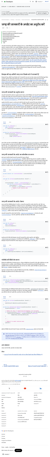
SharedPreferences (9, 335)
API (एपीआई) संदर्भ (21, 417)
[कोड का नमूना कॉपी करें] (47, 124)
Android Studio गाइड (22, 413)
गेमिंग (18, 395)
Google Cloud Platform (6, 440)
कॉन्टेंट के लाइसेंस (18, 380)
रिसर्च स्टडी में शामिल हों (37, 419)
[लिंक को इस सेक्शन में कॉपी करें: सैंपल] (5, 352)
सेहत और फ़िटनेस (21, 399)
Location (36, 53)
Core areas (11, 6)
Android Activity (30, 329)
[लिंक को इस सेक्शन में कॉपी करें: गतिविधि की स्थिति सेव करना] (20, 260)
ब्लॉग (2, 405)
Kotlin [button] (4, 122)
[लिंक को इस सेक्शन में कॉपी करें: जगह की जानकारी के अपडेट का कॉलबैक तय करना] (35, 154)
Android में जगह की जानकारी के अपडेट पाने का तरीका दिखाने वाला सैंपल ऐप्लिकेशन (22, 354)
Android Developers (5, 19)
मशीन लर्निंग (20, 397)
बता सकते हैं (23, 147)
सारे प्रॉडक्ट (4, 442)
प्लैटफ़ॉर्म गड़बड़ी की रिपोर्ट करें (39, 413)
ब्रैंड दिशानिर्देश (12, 447)
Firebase (3, 438)
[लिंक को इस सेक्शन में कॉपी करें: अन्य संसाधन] (10, 345)
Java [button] (10, 122)
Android (3, 395)
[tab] (4, 122)
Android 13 (4, 421)
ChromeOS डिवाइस (37, 399)
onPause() (4, 210)
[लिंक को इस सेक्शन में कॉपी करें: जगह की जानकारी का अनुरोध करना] (25, 92)
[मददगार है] (45, 20)
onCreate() (41, 290)
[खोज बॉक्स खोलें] (30, 1)
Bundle (6, 267)
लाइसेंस (6, 447)
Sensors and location (23, 6)
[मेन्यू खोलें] (2, 1)
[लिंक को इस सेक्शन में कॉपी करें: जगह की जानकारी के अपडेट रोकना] (25, 201)
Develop (4, 6)
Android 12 (4, 423)
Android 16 (4, 415)
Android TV (36, 403)
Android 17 (4, 413)
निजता (19, 403)
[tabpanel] (25, 132)
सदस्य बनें (18, 450)
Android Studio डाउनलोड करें (23, 419)
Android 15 (4, 417)
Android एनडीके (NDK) (22, 421)
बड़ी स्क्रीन (35, 395)
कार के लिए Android (37, 401)
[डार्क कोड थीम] (46, 124)
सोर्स (2, 401)
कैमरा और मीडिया (20, 401)
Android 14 (4, 419)
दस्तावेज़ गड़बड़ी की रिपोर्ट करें (39, 415)
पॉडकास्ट (3, 407)
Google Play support (38, 417)
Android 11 (4, 425)
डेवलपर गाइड (20, 415)
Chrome (3, 436)
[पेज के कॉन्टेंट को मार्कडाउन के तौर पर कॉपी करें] (7, 28)
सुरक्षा (2, 399)
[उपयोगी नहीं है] (47, 20)
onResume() (32, 239)
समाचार (3, 403)
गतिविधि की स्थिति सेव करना (28, 149)
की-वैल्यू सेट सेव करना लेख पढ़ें (17, 338)
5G (18, 405)
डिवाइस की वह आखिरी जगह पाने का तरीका (15, 82)
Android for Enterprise (6, 397)
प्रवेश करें (47, 1)
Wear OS (36, 397)
